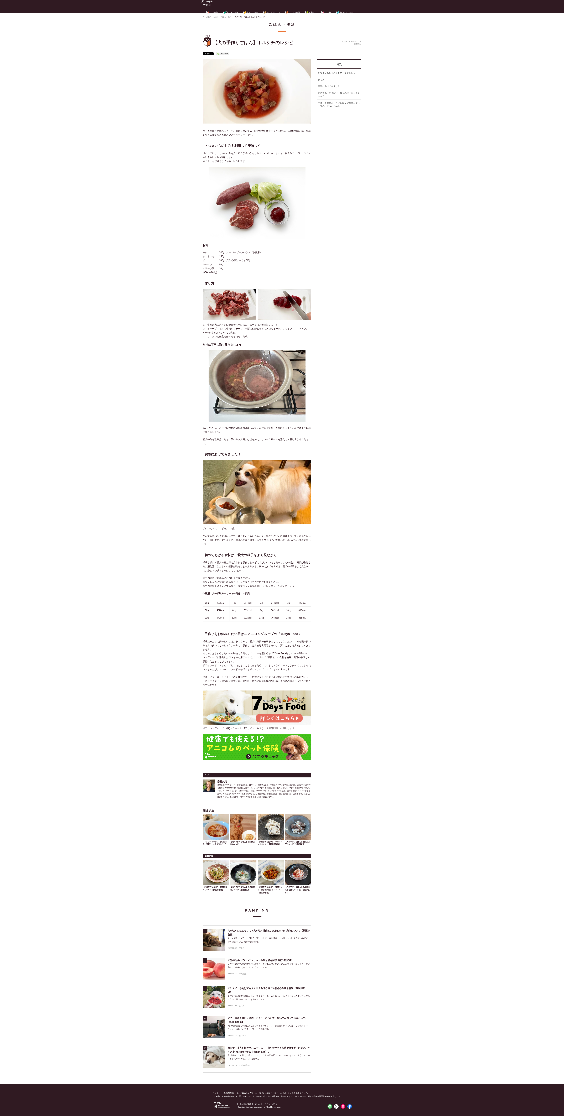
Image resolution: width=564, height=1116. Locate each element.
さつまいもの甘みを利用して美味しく (336, 73)
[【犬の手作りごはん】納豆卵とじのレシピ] (243, 826)
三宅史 (241, 948)
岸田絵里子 (243, 974)
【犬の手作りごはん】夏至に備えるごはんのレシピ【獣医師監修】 (297, 890)
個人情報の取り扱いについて (250, 1104)
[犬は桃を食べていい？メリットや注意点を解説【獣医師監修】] (214, 969)
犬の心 (328, 12)
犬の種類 (214, 12)
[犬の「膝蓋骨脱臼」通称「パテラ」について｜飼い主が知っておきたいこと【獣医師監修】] (214, 1027)
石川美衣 (242, 1006)
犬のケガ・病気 (346, 12)
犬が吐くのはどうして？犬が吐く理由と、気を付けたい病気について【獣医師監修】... (269, 932)
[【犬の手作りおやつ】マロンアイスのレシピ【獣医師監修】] (271, 826)
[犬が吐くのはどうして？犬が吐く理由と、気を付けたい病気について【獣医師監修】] (214, 940)
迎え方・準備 (232, 12)
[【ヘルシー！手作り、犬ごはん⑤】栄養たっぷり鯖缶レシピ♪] (216, 826)
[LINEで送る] (222, 53)
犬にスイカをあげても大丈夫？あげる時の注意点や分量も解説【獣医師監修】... (266, 990)
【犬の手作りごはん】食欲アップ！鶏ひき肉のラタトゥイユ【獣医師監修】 (270, 890)
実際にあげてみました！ (330, 86)
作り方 (321, 79)
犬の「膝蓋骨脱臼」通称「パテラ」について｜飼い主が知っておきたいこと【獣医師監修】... (268, 1020)
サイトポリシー (273, 1104)
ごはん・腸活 (294, 12)
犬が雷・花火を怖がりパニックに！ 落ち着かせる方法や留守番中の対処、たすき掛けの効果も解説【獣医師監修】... (269, 1050)
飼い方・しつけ (273, 12)
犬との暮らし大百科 (207, 3)
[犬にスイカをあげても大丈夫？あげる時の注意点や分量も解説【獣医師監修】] (214, 997)
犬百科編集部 (244, 1065)
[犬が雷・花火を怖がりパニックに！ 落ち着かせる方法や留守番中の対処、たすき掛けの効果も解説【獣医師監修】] (214, 1057)
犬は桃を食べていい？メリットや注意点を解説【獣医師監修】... (261, 960)
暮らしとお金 (252, 12)
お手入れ (312, 12)
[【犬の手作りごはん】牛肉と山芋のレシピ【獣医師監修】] (298, 826)
